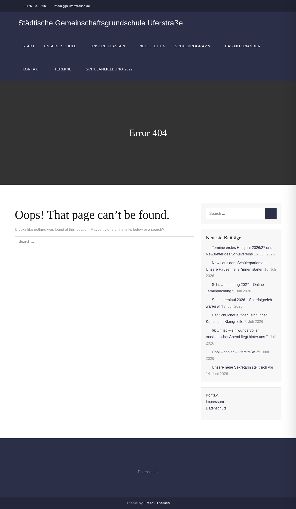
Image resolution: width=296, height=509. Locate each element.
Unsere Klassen (108, 46)
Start (28, 46)
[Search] (189, 241)
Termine (63, 69)
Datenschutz (216, 408)
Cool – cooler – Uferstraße (233, 352)
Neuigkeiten (152, 46)
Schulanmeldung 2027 (109, 69)
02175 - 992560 (34, 6)
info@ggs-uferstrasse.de (72, 6)
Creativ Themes (157, 503)
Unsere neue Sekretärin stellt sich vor (242, 367)
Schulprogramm (193, 46)
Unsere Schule (60, 46)
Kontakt (31, 69)
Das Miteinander (243, 46)
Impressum (215, 402)
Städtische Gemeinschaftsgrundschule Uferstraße (100, 23)
